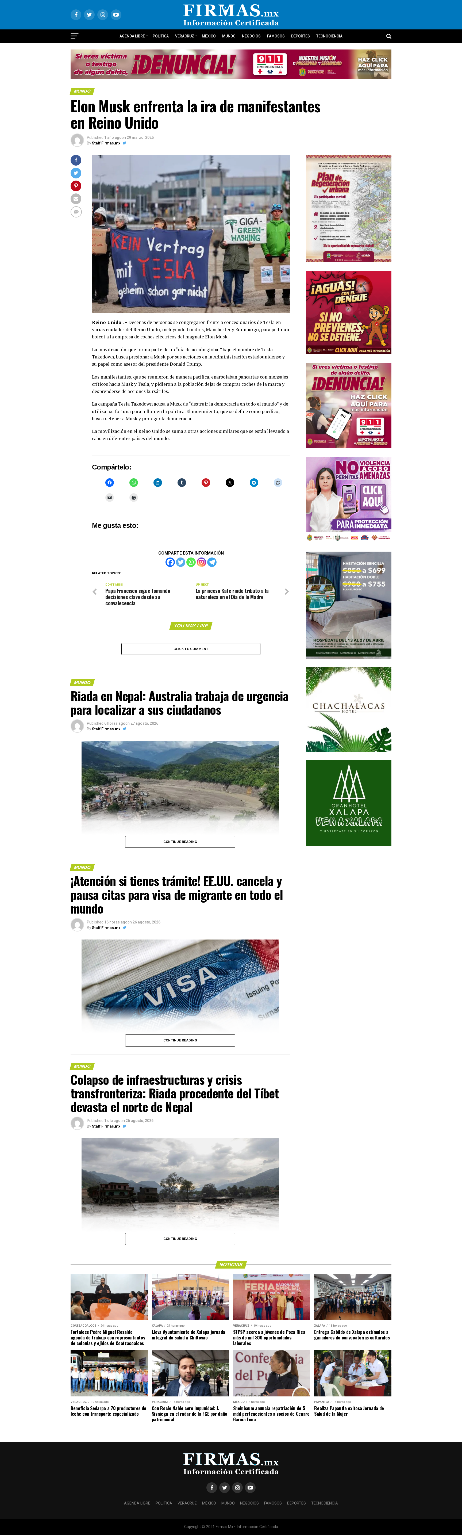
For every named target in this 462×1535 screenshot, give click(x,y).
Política (161, 36)
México (209, 36)
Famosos (276, 36)
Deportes (300, 36)
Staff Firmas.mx (106, 143)
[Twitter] (180, 562)
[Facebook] (170, 562)
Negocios (251, 36)
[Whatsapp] (191, 562)
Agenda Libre (132, 36)
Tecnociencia (329, 36)
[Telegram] (212, 562)
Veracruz (184, 36)
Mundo (229, 36)
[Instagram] (201, 562)
